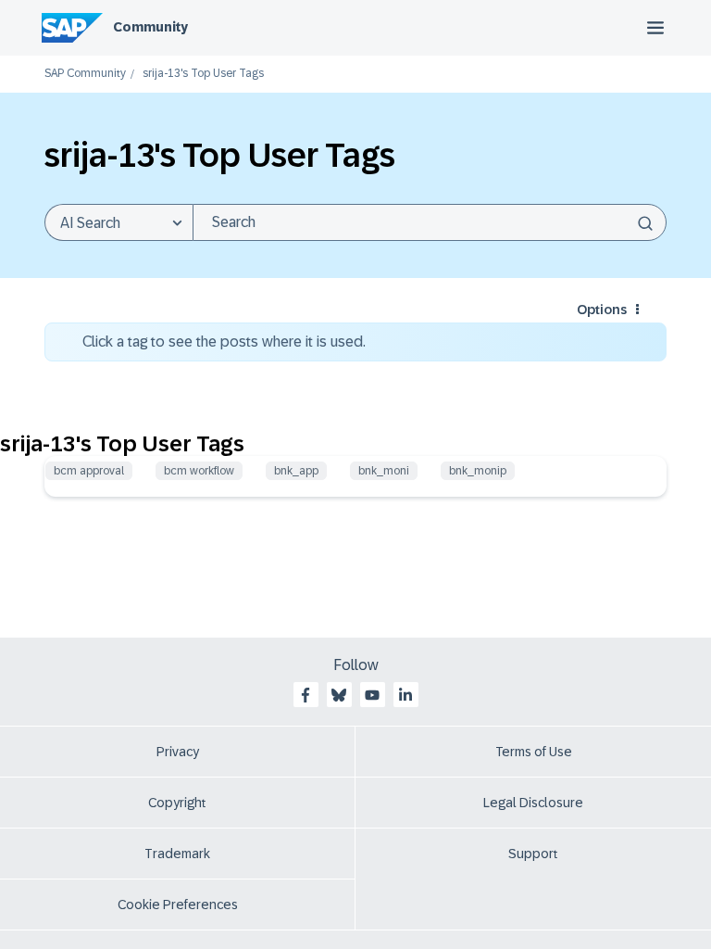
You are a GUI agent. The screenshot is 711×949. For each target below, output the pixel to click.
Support (533, 853)
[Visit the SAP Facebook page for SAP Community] (305, 695)
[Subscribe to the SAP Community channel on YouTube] (372, 695)
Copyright (177, 802)
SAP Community (85, 74)
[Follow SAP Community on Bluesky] (338, 695)
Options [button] (602, 309)
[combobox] (430, 222)
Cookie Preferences (178, 904)
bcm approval (89, 470)
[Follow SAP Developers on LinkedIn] (405, 695)
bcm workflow (199, 470)
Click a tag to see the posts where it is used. (224, 341)
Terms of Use (533, 751)
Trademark (177, 853)
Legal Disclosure (533, 802)
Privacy (177, 751)
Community (150, 26)
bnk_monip (477, 470)
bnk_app (296, 470)
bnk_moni (383, 470)
